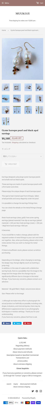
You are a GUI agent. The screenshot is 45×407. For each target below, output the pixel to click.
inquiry (15, 384)
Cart (41, 3)
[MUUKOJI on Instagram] (41, 391)
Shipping (15, 142)
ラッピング (6, 149)
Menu (7, 3)
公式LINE (22, 343)
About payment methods (22, 349)
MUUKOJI (23, 13)
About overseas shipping (22, 364)
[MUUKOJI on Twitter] (33, 391)
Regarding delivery (22, 346)
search (9, 384)
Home (4, 30)
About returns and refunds (22, 352)
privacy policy (23, 361)
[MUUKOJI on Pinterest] (37, 391)
